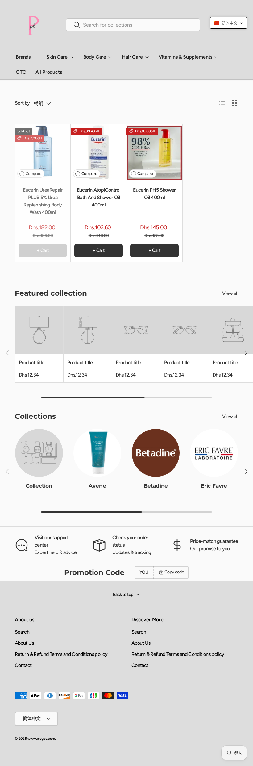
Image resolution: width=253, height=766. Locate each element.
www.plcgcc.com (41, 738)
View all (230, 293)
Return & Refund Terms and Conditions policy (61, 654)
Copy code (174, 572)
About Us (24, 643)
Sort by (22, 103)
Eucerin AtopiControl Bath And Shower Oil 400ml (98, 197)
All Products (48, 72)
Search (22, 632)
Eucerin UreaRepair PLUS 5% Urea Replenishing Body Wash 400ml (42, 201)
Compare (33, 173)
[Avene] (97, 453)
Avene (97, 485)
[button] (228, 22)
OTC (21, 72)
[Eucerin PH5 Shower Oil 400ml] (154, 152)
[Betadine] (156, 453)
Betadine (155, 485)
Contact (23, 665)
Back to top (123, 594)
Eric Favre (214, 485)
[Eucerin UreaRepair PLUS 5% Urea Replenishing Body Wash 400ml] (43, 152)
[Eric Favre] (214, 453)
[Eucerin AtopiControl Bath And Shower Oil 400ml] (98, 152)
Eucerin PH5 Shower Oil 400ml (154, 193)
